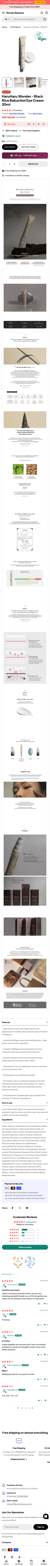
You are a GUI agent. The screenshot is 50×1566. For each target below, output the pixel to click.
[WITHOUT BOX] (28, 147)
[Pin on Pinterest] (27, 1208)
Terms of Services (34, 1534)
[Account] (41, 12)
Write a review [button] (25, 1247)
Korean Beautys (15, 12)
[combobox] (25, 19)
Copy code (40, 2)
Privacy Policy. (7, 1536)
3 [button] (25, 1408)
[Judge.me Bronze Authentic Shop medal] (18, 1261)
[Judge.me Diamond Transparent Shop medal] (30, 1261)
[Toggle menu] (3, 12)
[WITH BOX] (9, 147)
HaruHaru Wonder (17, 113)
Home (4, 27)
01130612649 (22, 1496)
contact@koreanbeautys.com (19, 1504)
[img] (7, 1281)
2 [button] (21, 1408)
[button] (7, 110)
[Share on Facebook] (12, 1208)
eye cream (37, 113)
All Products (15, 27)
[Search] (44, 19)
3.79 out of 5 (31, 1222)
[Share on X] (20, 1208)
